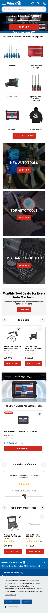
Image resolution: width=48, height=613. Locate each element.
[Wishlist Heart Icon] (18, 329)
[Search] (43, 9)
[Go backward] (4, 320)
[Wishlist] (32, 3)
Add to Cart (12, 364)
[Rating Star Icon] (5, 353)
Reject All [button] (27, 602)
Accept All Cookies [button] (12, 602)
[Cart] (38, 3)
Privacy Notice (10, 595)
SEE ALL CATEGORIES (24, 136)
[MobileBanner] (24, 387)
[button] (11, 607)
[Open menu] (4, 3)
